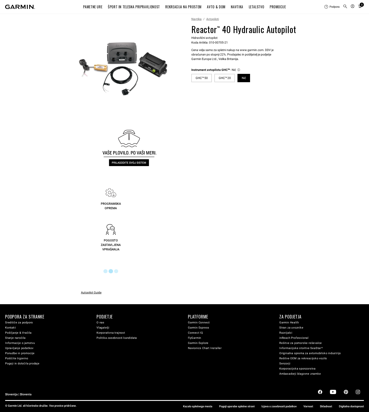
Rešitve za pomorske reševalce (300, 343)
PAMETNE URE (92, 6)
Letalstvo (256, 6)
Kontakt (10, 327)
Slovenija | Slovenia (18, 394)
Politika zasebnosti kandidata (117, 337)
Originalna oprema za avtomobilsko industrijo (310, 353)
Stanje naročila (15, 337)
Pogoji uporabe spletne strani (237, 406)
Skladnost (326, 406)
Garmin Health (289, 322)
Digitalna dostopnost (351, 406)
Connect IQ (195, 332)
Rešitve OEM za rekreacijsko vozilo (303, 358)
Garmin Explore (198, 343)
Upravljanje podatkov (19, 348)
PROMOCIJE (278, 6)
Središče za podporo (19, 322)
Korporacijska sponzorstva (297, 368)
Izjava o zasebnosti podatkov (279, 406)
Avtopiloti (212, 19)
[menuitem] (332, 7)
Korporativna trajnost (111, 332)
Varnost (308, 406)
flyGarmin (194, 337)
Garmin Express (198, 327)
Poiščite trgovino (16, 358)
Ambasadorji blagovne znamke (300, 373)
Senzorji (284, 363)
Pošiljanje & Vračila (18, 332)
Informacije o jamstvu (20, 343)
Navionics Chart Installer (205, 348)
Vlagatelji (103, 327)
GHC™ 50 (202, 78)
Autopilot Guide (91, 292)
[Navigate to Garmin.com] (20, 7)
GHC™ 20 (225, 78)
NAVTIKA (237, 6)
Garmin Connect (199, 322)
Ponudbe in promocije (20, 353)
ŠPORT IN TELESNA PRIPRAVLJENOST (134, 6)
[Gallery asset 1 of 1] (123, 69)
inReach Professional (294, 337)
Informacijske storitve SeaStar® (301, 348)
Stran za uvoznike (291, 327)
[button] (216, 70)
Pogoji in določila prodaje (22, 363)
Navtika (196, 19)
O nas (100, 322)
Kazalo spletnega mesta (197, 406)
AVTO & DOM (216, 6)
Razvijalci (285, 332)
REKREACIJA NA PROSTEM (183, 6)
